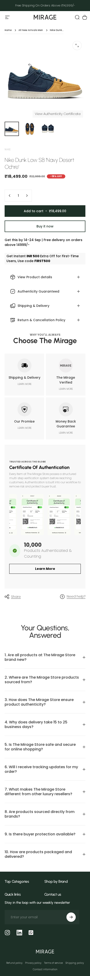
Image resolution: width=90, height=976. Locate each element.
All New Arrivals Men (30, 30)
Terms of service (53, 963)
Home (8, 30)
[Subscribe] (71, 917)
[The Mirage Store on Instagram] (7, 932)
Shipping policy (75, 963)
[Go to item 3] (48, 129)
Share (16, 596)
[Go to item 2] (30, 129)
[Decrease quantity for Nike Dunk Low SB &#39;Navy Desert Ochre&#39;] (10, 195)
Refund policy (14, 963)
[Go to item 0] (12, 129)
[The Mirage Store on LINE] (31, 932)
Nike (8, 149)
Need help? (76, 597)
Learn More (45, 568)
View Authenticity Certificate (58, 114)
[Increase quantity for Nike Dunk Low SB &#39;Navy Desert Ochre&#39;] (27, 195)
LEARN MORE (24, 384)
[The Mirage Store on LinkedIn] (19, 932)
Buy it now (45, 226)
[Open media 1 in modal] (77, 45)
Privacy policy (33, 963)
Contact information (45, 969)
